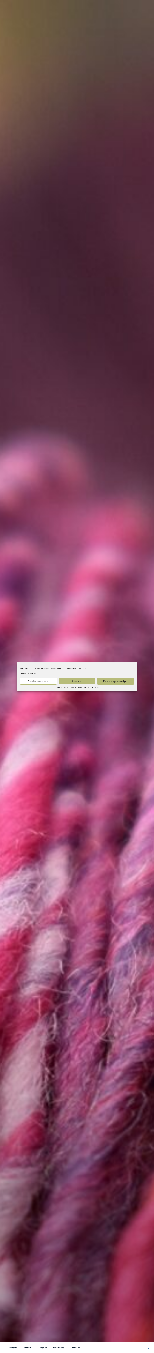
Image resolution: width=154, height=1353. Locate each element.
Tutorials (42, 1347)
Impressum (95, 687)
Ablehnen (77, 681)
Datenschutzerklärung (79, 687)
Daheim (13, 1347)
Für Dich (26, 1347)
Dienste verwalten (28, 673)
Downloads (58, 1347)
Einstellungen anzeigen (115, 681)
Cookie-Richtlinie (61, 687)
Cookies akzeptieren (38, 681)
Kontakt (76, 1347)
